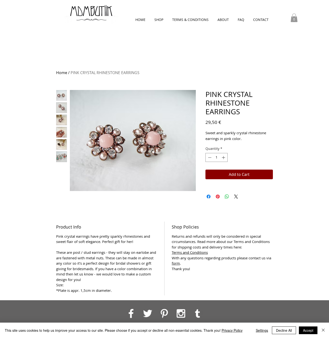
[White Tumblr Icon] (197, 313)
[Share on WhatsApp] (227, 196)
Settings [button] (262, 330)
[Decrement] (209, 157)
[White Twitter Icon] (148, 313)
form (176, 263)
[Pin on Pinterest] (218, 196)
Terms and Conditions (190, 252)
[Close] (323, 330)
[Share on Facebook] (208, 196)
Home (61, 72)
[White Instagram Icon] (181, 313)
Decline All (284, 330)
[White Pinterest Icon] (164, 313)
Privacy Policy (232, 330)
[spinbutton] (216, 157)
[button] (294, 17)
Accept (308, 330)
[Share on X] (236, 196)
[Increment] (224, 157)
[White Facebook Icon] (131, 313)
